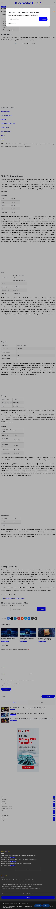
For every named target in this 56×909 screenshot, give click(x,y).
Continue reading (12, 23)
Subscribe (43, 19)
